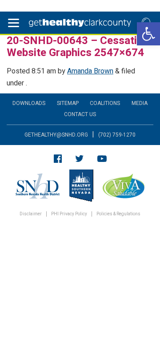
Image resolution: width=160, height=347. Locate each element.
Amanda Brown (90, 71)
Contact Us (80, 114)
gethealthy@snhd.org (56, 135)
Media (140, 103)
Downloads (28, 103)
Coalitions (105, 103)
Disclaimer (31, 214)
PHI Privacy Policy (69, 214)
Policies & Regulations (118, 214)
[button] (148, 33)
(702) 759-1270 (117, 135)
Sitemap (68, 103)
